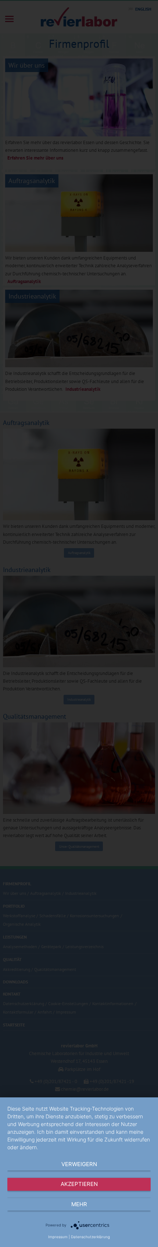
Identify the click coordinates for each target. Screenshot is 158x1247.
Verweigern (79, 1164)
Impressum (58, 1237)
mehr (79, 1204)
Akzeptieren (79, 1183)
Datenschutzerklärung (90, 1237)
